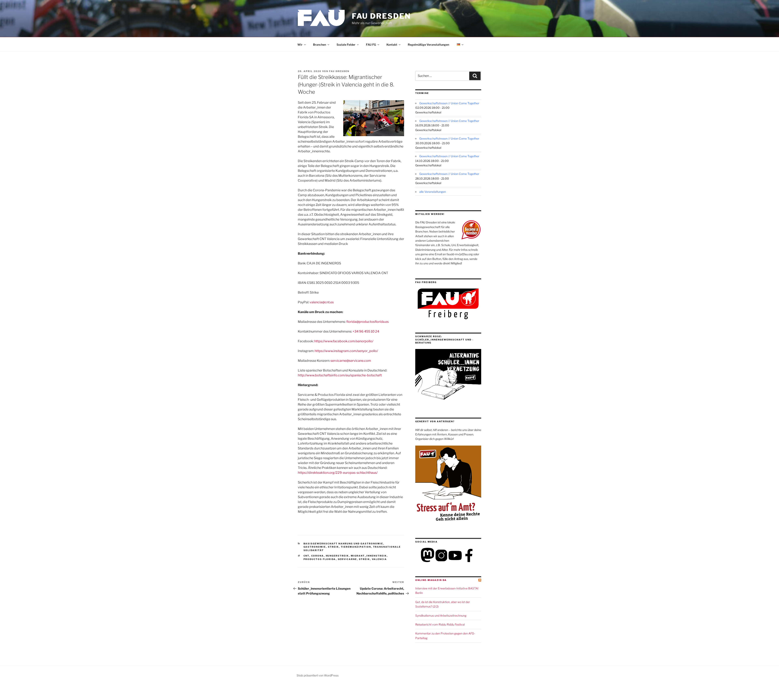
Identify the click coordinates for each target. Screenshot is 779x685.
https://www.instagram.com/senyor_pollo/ (346, 351)
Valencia (379, 559)
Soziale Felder (346, 44)
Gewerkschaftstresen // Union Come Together (449, 103)
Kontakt (391, 44)
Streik (333, 546)
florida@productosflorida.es (367, 322)
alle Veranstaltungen (432, 191)
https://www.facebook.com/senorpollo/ (343, 341)
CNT (306, 555)
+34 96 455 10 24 (366, 331)
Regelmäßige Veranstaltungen (428, 44)
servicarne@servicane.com (350, 361)
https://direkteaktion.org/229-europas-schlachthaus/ (338, 473)
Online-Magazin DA (431, 580)
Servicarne (347, 559)
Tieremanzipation (356, 546)
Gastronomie (314, 546)
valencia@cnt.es (322, 302)
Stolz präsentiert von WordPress (318, 675)
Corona (317, 555)
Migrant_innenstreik (369, 555)
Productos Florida (319, 559)
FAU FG (371, 44)
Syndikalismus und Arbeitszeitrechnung (440, 615)
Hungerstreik (337, 555)
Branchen (319, 44)
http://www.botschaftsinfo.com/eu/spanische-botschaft (340, 375)
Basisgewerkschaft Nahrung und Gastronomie (343, 543)
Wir (299, 44)
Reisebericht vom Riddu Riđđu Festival (440, 624)
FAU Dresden (381, 16)
